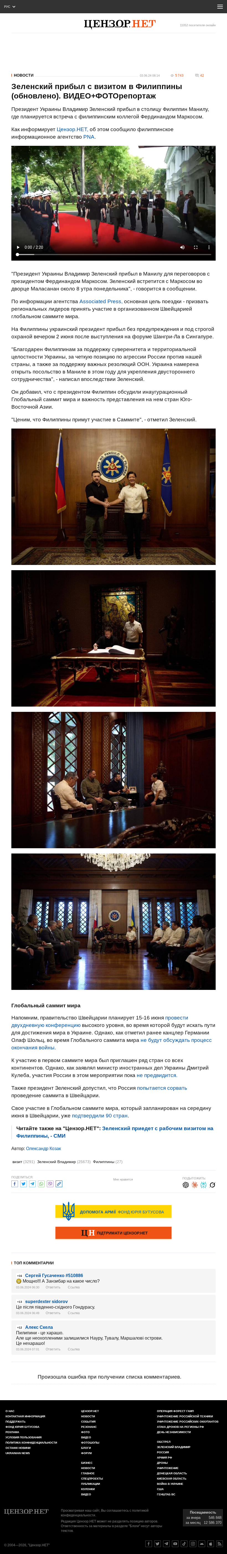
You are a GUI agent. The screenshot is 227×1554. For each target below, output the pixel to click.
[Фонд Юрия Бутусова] (113, 1211)
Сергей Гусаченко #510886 (54, 1275)
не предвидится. (157, 1075)
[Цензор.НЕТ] (120, 24)
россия (163, 1452)
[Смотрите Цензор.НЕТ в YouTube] (175, 1543)
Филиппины (108, 1161)
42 (202, 75)
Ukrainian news (18, 1453)
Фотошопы (90, 1442)
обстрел (164, 1441)
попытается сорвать (162, 1088)
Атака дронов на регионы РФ (180, 1426)
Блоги (86, 1447)
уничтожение (168, 1468)
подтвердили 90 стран (100, 1116)
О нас (10, 1411)
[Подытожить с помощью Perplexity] (203, 1184)
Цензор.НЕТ (90, 1411)
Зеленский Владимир (64, 1161)
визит (23, 1161)
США (160, 1489)
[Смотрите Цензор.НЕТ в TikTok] (184, 1543)
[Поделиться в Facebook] (14, 1183)
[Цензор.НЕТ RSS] (219, 1543)
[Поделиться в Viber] (50, 1183)
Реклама (12, 1432)
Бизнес (86, 1462)
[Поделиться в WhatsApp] (41, 1183)
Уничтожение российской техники (185, 1416)
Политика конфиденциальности (31, 1442)
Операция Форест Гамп (175, 1411)
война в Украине (170, 1483)
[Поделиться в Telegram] (32, 1183)
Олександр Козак (43, 1148)
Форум (86, 1453)
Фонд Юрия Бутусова (22, 1426)
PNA (88, 137)
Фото (85, 1432)
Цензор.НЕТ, (72, 129)
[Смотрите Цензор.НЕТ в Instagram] (193, 1543)
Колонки (88, 1489)
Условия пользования (24, 1437)
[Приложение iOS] (210, 1543)
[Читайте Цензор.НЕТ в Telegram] (166, 1543)
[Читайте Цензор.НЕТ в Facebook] (148, 1543)
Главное (88, 1473)
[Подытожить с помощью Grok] (212, 1184)
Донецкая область (172, 1473)
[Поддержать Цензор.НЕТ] (113, 1233)
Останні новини (18, 1447)
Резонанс (89, 1426)
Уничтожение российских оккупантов (187, 1421)
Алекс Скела (39, 1327)
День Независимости (174, 1432)
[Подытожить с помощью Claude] (194, 1184)
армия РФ (164, 1457)
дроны (162, 1462)
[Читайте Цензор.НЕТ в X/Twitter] (157, 1543)
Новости (23, 75)
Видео (86, 1437)
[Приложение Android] (201, 1543)
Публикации (90, 1483)
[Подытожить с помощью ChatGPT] (185, 1184)
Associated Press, (101, 301)
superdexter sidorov (46, 1301)
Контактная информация (25, 1416)
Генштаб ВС (166, 1494)
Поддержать (15, 1421)
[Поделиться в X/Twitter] (23, 1183)
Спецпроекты (92, 1478)
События (88, 1421)
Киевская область (171, 1478)
